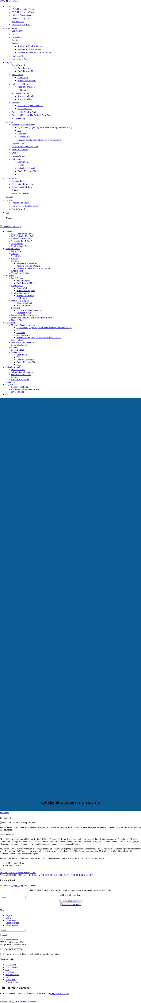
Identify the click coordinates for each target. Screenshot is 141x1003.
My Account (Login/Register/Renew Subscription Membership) (45, 127)
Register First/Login (20, 203)
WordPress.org (12, 925)
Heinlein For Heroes (20, 84)
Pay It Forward (18, 65)
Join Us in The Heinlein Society (26, 206)
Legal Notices (18, 143)
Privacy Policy (12, 982)
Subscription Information (22, 184)
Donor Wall (22, 77)
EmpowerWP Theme (59, 993)
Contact (3, 935)
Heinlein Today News (21, 24)
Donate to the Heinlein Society (25, 112)
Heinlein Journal (11, 178)
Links (19, 174)
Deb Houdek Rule (16, 863)
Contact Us (9, 197)
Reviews (15, 43)
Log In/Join (9, 200)
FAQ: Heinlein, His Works (23, 12)
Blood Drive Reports (26, 80)
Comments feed (12, 923)
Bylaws (15, 153)
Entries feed (11, 920)
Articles (15, 40)
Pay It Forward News (26, 71)
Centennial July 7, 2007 (22, 18)
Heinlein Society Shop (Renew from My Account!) (39, 140)
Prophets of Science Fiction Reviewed (34, 52)
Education (16, 103)
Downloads (11, 979)
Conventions (23, 162)
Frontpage (4, 812)
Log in (8, 918)
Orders (8, 977)
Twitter (20, 165)
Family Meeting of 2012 (28, 171)
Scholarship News (25, 99)
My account (11, 964)
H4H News (22, 90)
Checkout (21, 134)
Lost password (12, 967)
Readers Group (18, 156)
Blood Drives (17, 74)
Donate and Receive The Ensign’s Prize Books (32, 115)
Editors (15, 190)
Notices (15, 34)
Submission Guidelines (22, 187)
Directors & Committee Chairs (25, 146)
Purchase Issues (18, 181)
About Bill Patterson (20, 193)
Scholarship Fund (25, 96)
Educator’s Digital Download (30, 105)
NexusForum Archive (21, 59)
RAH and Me (18, 56)
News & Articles (11, 28)
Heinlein (8, 6)
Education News (24, 108)
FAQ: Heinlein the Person (23, 9)
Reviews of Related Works (29, 49)
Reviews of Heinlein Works (29, 46)
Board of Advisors (20, 149)
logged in (15, 885)
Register (9, 915)
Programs (9, 63)
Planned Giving (18, 118)
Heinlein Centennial (26, 168)
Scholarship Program (21, 93)
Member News (23, 137)
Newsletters (17, 37)
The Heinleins (18, 21)
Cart (19, 130)
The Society (9, 122)
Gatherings (16, 159)
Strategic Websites (28, 1002)
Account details (12, 974)
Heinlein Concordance (21, 15)
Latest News (17, 31)
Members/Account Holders (23, 124)
